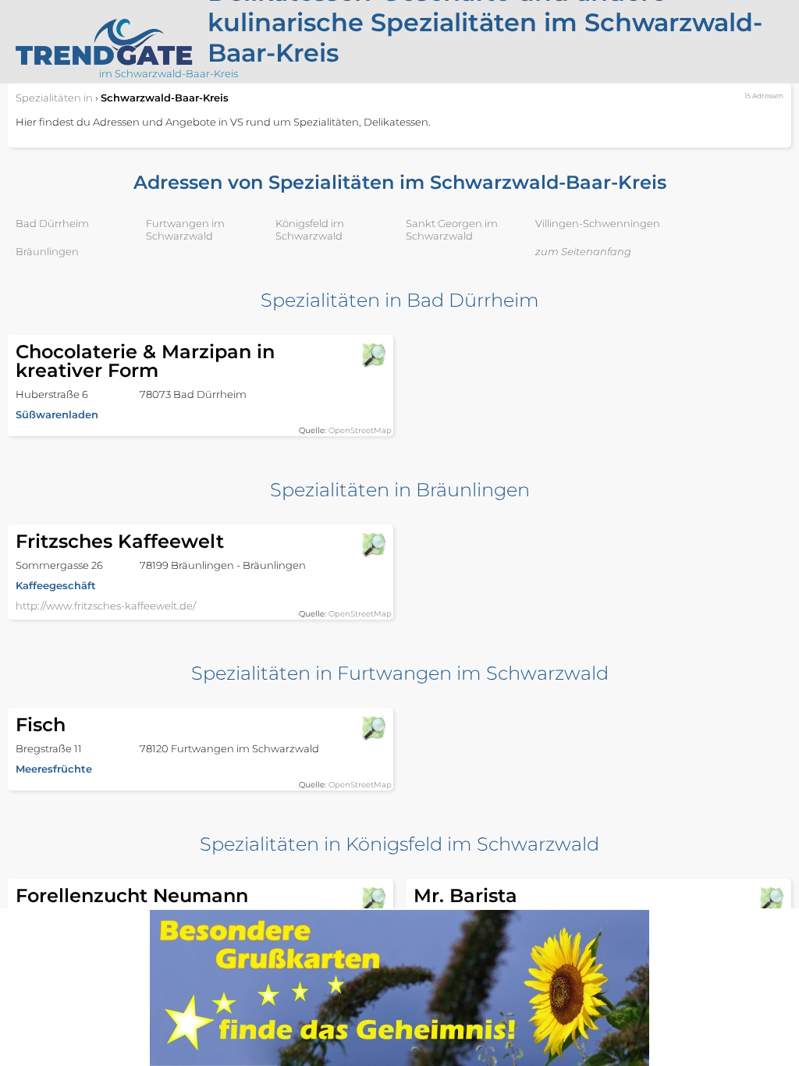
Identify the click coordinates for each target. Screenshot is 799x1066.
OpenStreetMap (360, 430)
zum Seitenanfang (583, 251)
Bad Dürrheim (52, 223)
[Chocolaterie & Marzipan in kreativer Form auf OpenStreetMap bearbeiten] (372, 355)
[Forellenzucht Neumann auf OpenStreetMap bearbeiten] (372, 899)
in (54, 97)
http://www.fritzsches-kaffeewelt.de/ (106, 605)
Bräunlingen (47, 251)
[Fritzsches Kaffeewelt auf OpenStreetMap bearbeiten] (372, 544)
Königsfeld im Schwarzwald (309, 229)
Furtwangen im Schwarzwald (185, 229)
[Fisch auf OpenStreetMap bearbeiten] (372, 728)
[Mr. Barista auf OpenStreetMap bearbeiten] (770, 899)
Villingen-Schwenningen (597, 223)
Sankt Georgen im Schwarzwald (452, 229)
